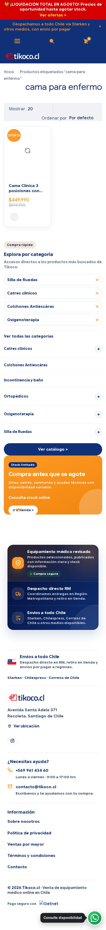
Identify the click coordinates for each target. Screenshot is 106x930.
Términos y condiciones (31, 855)
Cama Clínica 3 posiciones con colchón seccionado (24, 188)
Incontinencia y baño (23, 380)
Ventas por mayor (25, 844)
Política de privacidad (29, 833)
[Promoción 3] (18, 509)
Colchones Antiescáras (26, 365)
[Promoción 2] (13, 509)
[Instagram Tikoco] (12, 741)
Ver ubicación (26, 726)
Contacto (17, 867)
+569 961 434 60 (32, 770)
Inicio (9, 72)
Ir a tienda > (23, 510)
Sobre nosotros (23, 821)
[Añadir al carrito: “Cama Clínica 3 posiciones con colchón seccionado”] (14, 217)
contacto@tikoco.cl (36, 787)
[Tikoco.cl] (26, 697)
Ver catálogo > (53, 449)
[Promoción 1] (9, 509)
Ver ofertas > (53, 15)
